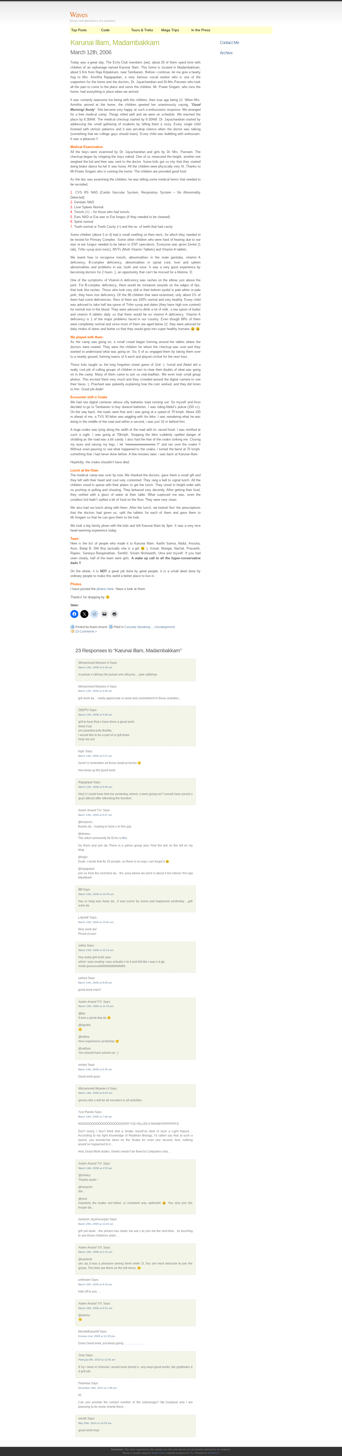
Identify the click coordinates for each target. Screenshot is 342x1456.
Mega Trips (170, 30)
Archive (226, 52)
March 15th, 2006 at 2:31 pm (95, 1251)
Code (105, 30)
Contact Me (229, 42)
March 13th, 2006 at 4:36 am (95, 667)
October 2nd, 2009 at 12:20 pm (96, 1336)
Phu (192, 1453)
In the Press (200, 30)
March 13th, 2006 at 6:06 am (95, 787)
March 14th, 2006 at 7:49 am (95, 1116)
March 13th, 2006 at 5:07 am (95, 755)
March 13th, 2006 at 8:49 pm (95, 982)
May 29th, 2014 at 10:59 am (94, 1423)
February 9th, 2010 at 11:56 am (96, 1359)
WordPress (214, 1453)
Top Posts (79, 30)
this (124, 838)
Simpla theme (158, 1453)
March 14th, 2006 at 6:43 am (95, 1093)
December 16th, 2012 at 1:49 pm (97, 1387)
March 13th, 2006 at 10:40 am (95, 922)
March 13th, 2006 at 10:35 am (96, 894)
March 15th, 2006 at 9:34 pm (95, 1284)
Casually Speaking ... (138, 626)
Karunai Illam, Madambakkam (114, 42)
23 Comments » (86, 631)
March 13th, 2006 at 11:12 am (95, 950)
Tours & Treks (142, 30)
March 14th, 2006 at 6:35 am (95, 1069)
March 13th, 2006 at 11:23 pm (95, 1006)
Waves (79, 14)
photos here (105, 589)
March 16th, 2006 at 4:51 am (95, 1308)
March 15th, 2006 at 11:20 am (95, 1223)
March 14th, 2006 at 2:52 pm (95, 1168)
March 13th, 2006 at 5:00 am (95, 714)
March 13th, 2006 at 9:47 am (95, 815)
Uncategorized (165, 626)
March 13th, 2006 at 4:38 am (95, 691)
